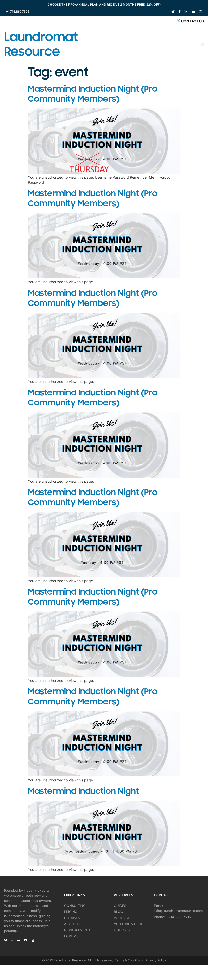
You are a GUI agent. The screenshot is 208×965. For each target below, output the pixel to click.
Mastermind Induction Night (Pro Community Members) (93, 94)
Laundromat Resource (41, 44)
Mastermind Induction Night (83, 791)
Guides (120, 906)
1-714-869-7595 (178, 917)
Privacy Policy (155, 960)
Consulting (75, 906)
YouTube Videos (128, 924)
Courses (72, 918)
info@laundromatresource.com (178, 911)
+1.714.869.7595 (17, 11)
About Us (72, 924)
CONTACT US (192, 21)
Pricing (70, 912)
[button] (202, 44)
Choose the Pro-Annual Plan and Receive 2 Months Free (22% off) (104, 4)
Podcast (122, 918)
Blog (118, 912)
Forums (71, 936)
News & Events (77, 930)
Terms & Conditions (129, 960)
